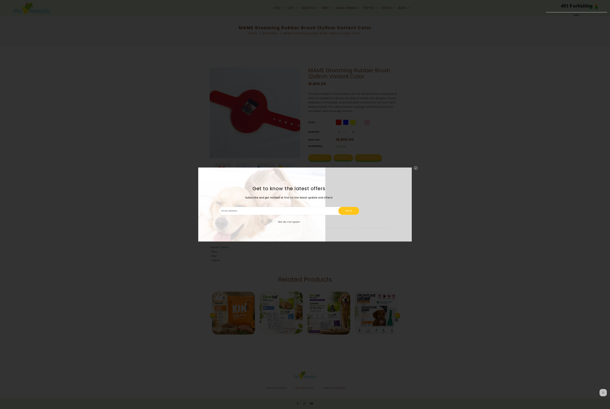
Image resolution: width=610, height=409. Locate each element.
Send (349, 210)
